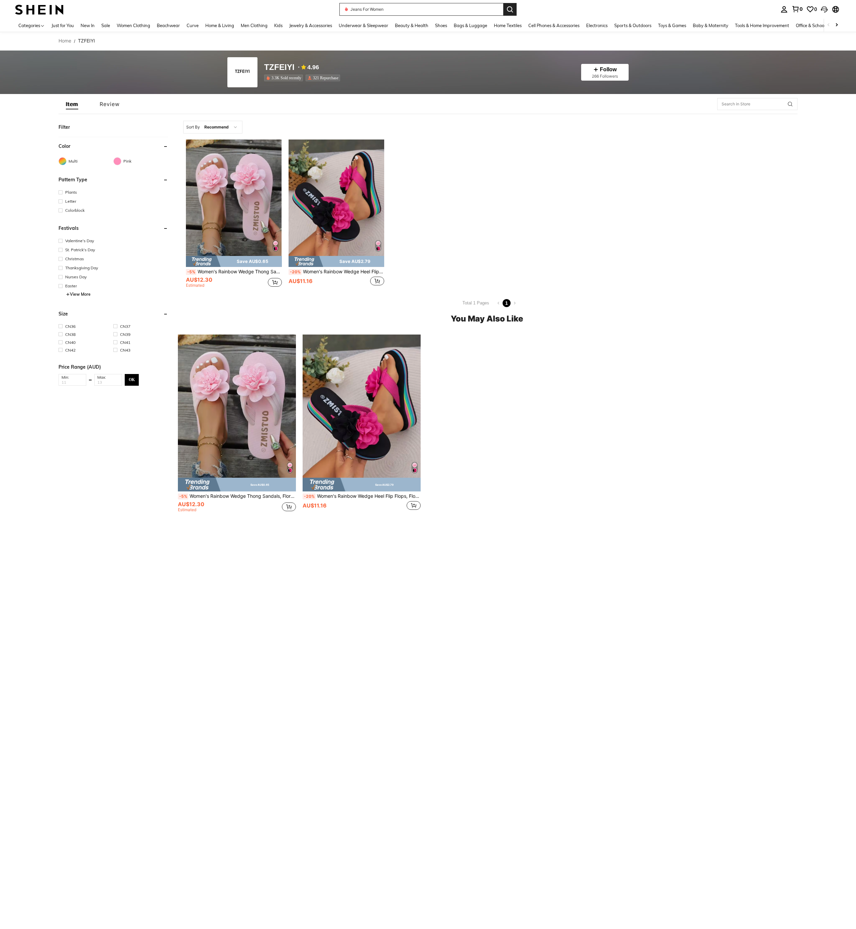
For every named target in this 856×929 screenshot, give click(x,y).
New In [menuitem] (88, 25)
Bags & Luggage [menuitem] (470, 25)
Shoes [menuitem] (441, 25)
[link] (797, 9)
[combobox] (213, 127)
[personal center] (784, 9)
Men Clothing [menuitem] (254, 25)
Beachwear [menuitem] (168, 25)
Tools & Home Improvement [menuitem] (762, 25)
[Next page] (515, 303)
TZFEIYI (279, 67)
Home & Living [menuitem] (219, 25)
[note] (234, 261)
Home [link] (65, 40)
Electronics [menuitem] (597, 25)
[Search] (510, 9)
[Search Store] (790, 104)
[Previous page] (499, 303)
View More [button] (80, 294)
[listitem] (285, 78)
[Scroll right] (836, 25)
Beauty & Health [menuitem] (411, 25)
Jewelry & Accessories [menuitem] (310, 25)
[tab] (72, 104)
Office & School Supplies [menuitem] (819, 25)
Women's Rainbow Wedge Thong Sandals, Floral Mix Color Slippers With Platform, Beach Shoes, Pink (234, 271)
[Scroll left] (828, 25)
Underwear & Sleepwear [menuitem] (363, 25)
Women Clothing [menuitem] (133, 25)
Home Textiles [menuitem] (508, 25)
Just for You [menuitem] (62, 25)
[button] (824, 9)
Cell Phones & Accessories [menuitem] (553, 25)
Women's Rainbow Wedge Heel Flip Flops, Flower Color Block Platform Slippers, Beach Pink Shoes (337, 271)
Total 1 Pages (475, 302)
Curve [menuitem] (193, 25)
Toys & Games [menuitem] (672, 25)
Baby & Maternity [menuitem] (710, 25)
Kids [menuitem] (278, 25)
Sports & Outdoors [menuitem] (632, 25)
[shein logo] (39, 9)
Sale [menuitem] (105, 25)
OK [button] (132, 379)
